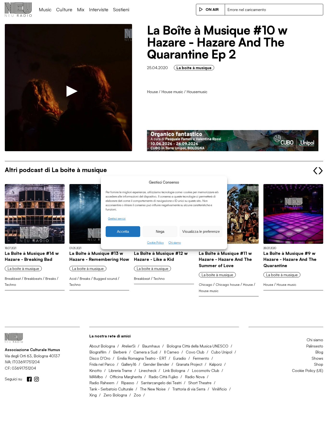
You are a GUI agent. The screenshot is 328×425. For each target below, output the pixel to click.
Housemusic (197, 91)
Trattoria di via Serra (188, 389)
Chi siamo (175, 243)
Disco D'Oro (99, 358)
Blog (319, 352)
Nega (160, 231)
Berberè (120, 352)
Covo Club (195, 352)
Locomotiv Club (205, 370)
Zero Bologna (115, 395)
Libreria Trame (120, 370)
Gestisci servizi (117, 218)
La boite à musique (194, 67)
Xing (93, 395)
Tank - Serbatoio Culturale (111, 389)
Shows (317, 358)
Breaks (50, 278)
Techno (10, 284)
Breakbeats (33, 278)
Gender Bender (156, 364)
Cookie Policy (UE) (307, 370)
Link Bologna (174, 370)
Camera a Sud (145, 352)
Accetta (123, 231)
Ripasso (127, 382)
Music (45, 9)
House (152, 91)
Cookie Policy (155, 243)
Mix (80, 9)
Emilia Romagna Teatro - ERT (141, 358)
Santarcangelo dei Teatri (161, 382)
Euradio (179, 358)
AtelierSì (128, 346)
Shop (318, 364)
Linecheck (147, 370)
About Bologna (102, 346)
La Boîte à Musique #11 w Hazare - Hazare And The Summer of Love (225, 259)
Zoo (137, 395)
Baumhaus (151, 346)
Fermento (201, 358)
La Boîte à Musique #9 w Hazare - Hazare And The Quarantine (289, 259)
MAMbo (96, 376)
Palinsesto (314, 346)
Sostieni (121, 9)
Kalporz (215, 364)
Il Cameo (171, 352)
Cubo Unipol (221, 352)
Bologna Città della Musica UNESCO (197, 346)
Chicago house (228, 284)
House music (172, 91)
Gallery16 (128, 364)
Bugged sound (105, 278)
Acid (72, 278)
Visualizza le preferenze (201, 231)
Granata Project (189, 364)
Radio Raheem (101, 382)
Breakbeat (13, 278)
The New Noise (153, 389)
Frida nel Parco (102, 364)
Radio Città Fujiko (163, 376)
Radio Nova (195, 376)
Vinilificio (219, 389)
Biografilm (97, 352)
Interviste (98, 9)
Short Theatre (200, 382)
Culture (64, 9)
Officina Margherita (126, 376)
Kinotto (95, 370)
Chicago (205, 284)
